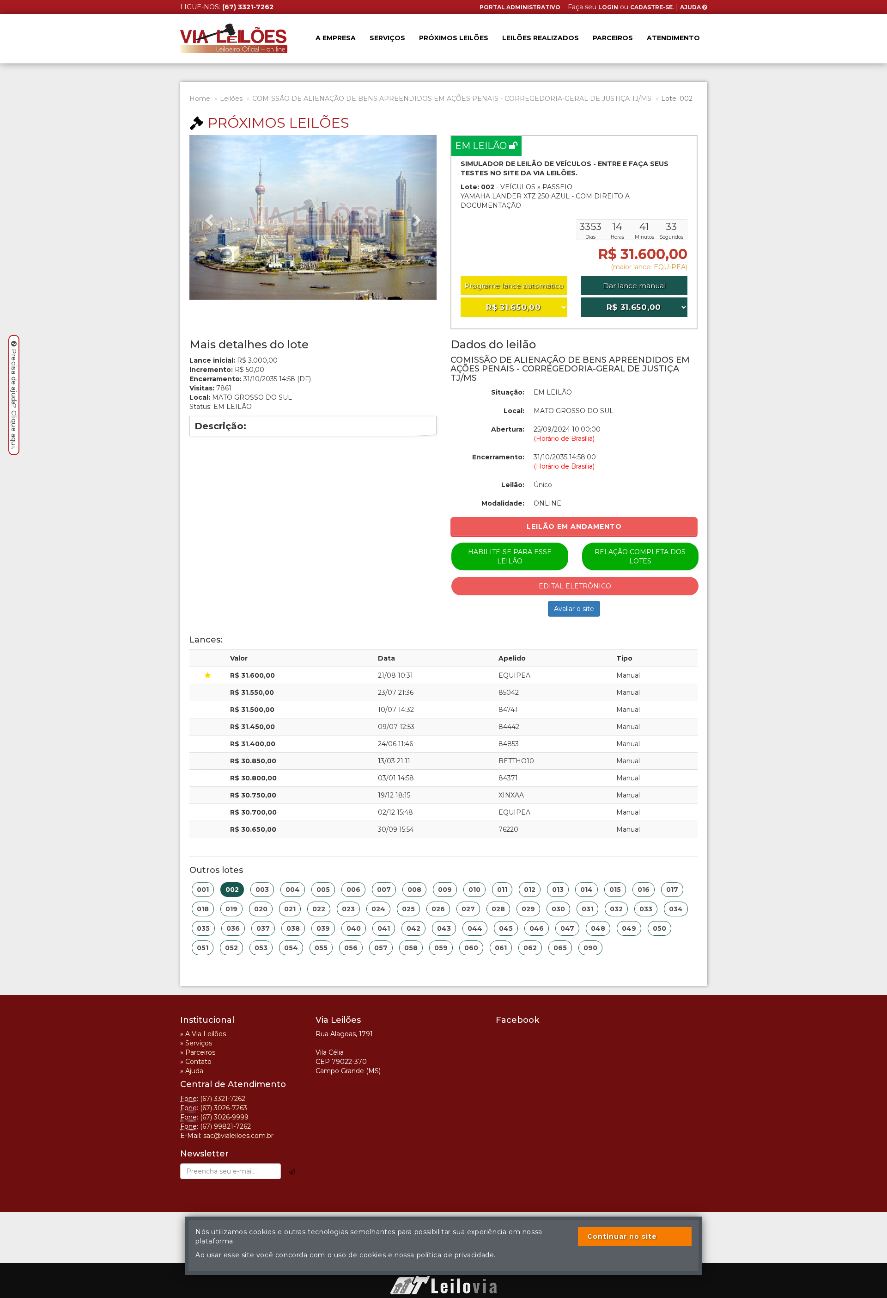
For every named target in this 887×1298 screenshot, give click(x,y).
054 (291, 948)
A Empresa (336, 38)
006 (353, 889)
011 (502, 889)
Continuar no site (622, 1236)
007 (384, 889)
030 (558, 909)
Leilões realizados (540, 38)
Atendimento (673, 38)
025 (408, 909)
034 (676, 909)
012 (529, 889)
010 (474, 889)
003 (262, 889)
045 (506, 928)
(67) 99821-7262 (225, 1126)
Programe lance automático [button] (514, 285)
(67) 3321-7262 (222, 1098)
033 (645, 909)
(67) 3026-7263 (223, 1108)
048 (598, 928)
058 (411, 948)
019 (231, 909)
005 (323, 889)
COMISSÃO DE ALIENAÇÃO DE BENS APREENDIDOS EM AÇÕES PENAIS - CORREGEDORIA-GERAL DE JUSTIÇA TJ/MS (451, 98)
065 (560, 948)
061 (501, 948)
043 (444, 928)
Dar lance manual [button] (634, 285)
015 (615, 889)
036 (233, 928)
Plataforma (443, 1271)
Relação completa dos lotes (640, 556)
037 (263, 928)
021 (290, 909)
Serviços (387, 38)
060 (471, 948)
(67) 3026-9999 (224, 1117)
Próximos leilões (453, 38)
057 (381, 948)
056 (351, 948)
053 (261, 948)
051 (202, 948)
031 (587, 909)
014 (586, 889)
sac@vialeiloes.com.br (238, 1135)
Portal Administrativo (520, 7)
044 (475, 928)
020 (260, 909)
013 (558, 889)
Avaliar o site (574, 609)
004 (293, 889)
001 (203, 889)
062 (530, 948)
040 (353, 928)
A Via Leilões (205, 1034)
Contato (198, 1061)
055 (321, 948)
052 (231, 948)
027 (468, 909)
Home (199, 98)
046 (536, 928)
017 (672, 889)
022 (318, 909)
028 (498, 909)
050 (659, 928)
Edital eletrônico (575, 586)
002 (232, 889)
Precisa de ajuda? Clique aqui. (14, 399)
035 (203, 928)
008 (414, 889)
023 (348, 909)
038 (293, 928)
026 (438, 909)
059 (441, 948)
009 (445, 889)
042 (413, 928)
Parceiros (613, 38)
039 (323, 928)
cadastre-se (651, 7)
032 (616, 909)
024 (378, 909)
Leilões (231, 98)
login (608, 7)
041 (383, 928)
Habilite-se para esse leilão (510, 556)
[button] (207, 217)
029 (528, 909)
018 (203, 909)
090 (590, 948)
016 (644, 889)
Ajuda (691, 7)
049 (629, 928)
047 (567, 928)
